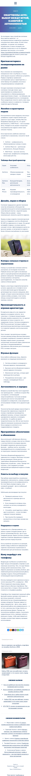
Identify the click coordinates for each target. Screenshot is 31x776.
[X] (13, 630)
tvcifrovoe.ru (20, 775)
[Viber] (15, 630)
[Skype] (20, 630)
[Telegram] (23, 630)
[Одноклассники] (11, 630)
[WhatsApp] (18, 630)
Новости (15, 11)
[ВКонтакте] (8, 630)
